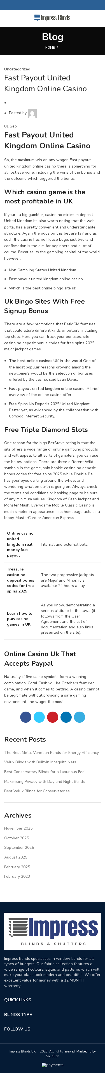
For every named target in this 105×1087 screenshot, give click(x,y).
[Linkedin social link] (59, 5)
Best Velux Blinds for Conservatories (37, 791)
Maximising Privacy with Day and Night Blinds (44, 781)
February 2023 (17, 876)
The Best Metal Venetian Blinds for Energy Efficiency (51, 752)
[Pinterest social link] (52, 5)
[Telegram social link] (65, 5)
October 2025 (16, 838)
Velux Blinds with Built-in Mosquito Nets (40, 762)
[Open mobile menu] (6, 18)
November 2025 (18, 828)
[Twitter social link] (46, 5)
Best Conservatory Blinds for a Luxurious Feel (45, 771)
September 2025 (19, 847)
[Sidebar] (7, 1080)
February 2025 (17, 867)
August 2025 (15, 857)
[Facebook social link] (39, 5)
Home (50, 48)
